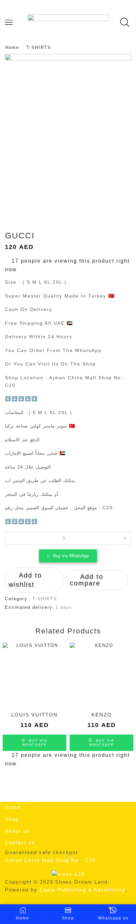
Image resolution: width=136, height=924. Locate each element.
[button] (68, 555)
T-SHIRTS (38, 47)
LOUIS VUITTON (34, 714)
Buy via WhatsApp (71, 555)
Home (12, 47)
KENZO (101, 714)
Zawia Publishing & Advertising (82, 889)
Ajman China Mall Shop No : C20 (50, 860)
